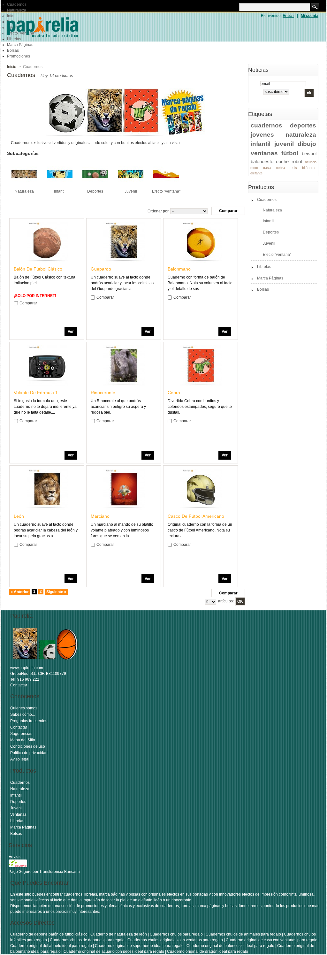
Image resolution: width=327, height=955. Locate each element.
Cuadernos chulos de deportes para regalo (87, 940)
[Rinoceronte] (124, 366)
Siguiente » (56, 592)
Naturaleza (16, 10)
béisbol (309, 153)
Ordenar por (158, 211)
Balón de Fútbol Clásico (38, 268)
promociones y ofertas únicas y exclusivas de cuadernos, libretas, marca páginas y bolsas (159, 906)
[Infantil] (59, 185)
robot (297, 161)
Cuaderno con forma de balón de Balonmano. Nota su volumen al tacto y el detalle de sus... (200, 283)
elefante (256, 173)
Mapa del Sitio (22, 740)
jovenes (262, 134)
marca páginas (112, 894)
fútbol (289, 153)
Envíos (14, 856)
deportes (303, 125)
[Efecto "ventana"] (166, 185)
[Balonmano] (201, 242)
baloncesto (262, 161)
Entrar (288, 15)
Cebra (174, 392)
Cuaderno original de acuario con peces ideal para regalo (114, 951)
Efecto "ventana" (166, 191)
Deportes (95, 191)
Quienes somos (23, 708)
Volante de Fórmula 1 (36, 392)
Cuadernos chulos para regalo (176, 934)
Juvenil (131, 191)
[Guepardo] (124, 242)
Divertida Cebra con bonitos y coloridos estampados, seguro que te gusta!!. (200, 407)
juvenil (284, 143)
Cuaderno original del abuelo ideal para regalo (51, 946)
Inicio (11, 67)
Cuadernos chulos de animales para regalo (243, 934)
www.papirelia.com (26, 668)
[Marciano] (124, 489)
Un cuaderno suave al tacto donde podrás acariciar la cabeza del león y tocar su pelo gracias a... (46, 530)
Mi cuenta (309, 15)
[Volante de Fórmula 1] (47, 366)
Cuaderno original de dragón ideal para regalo (207, 951)
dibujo (307, 143)
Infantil (59, 191)
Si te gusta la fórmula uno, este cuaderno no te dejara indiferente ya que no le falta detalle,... (45, 407)
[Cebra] (201, 366)
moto (254, 168)
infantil (260, 143)
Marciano (100, 516)
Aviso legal (19, 759)
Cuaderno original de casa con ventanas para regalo (271, 940)
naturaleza (300, 134)
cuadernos (266, 125)
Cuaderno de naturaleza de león (118, 934)
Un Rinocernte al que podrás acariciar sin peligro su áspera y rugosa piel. (118, 407)
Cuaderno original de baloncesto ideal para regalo (230, 946)
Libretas (264, 266)
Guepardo (101, 268)
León (19, 516)
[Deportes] (95, 185)
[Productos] (45, 662)
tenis (293, 168)
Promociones (18, 56)
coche (282, 161)
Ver (71, 331)
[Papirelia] (51, 27)
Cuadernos (17, 4)
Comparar (28, 303)
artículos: (226, 601)
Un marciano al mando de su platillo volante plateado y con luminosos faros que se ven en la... (122, 530)
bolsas (134, 894)
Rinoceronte (103, 392)
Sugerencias (21, 733)
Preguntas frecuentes (28, 721)
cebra (280, 168)
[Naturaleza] (24, 185)
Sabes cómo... (22, 714)
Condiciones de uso (27, 746)
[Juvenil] (130, 185)
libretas (90, 894)
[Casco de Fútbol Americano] (201, 489)
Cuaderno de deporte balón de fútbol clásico (48, 934)
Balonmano (179, 268)
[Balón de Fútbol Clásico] (47, 242)
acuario (310, 162)
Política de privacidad (29, 753)
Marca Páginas (20, 44)
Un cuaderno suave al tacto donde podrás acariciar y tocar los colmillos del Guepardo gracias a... (122, 283)
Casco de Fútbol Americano (196, 516)
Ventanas (18, 814)
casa (267, 168)
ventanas (264, 153)
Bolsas (13, 50)
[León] (47, 489)
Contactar (18, 685)
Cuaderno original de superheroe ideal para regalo (139, 946)
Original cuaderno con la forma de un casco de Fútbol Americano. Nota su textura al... (200, 530)
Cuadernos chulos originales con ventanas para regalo (175, 940)
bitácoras (309, 168)
